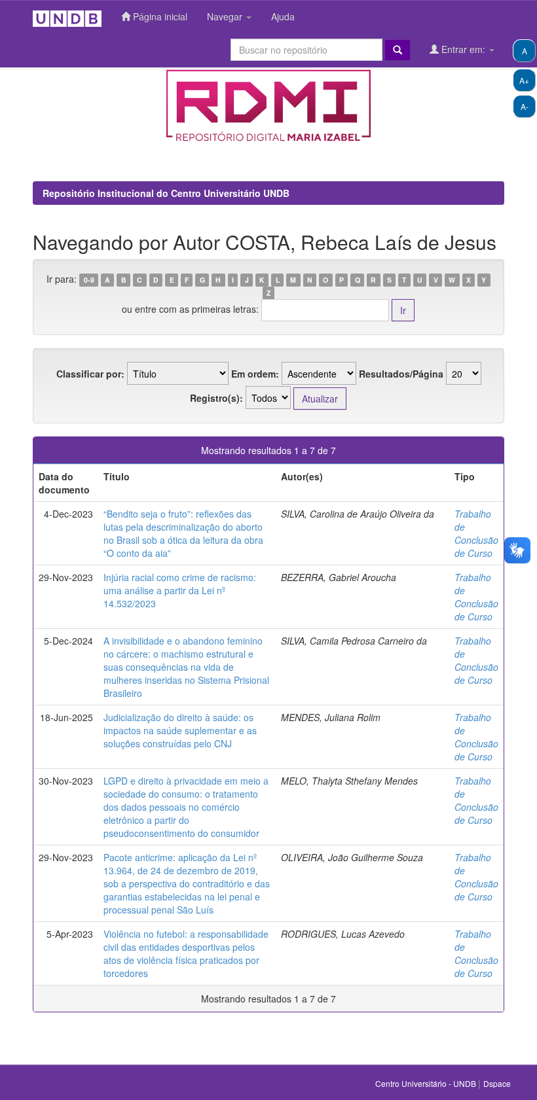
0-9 (89, 280)
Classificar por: (90, 373)
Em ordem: (255, 373)
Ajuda (283, 16)
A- (524, 106)
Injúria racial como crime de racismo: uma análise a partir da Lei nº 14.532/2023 (179, 590)
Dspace (497, 1083)
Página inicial (158, 16)
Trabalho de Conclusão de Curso (476, 533)
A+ (524, 80)
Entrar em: (463, 49)
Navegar (226, 16)
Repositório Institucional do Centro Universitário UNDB (166, 193)
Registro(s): (216, 397)
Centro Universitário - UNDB (426, 1083)
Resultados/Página (401, 373)
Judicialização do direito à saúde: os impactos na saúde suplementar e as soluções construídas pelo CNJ (180, 730)
